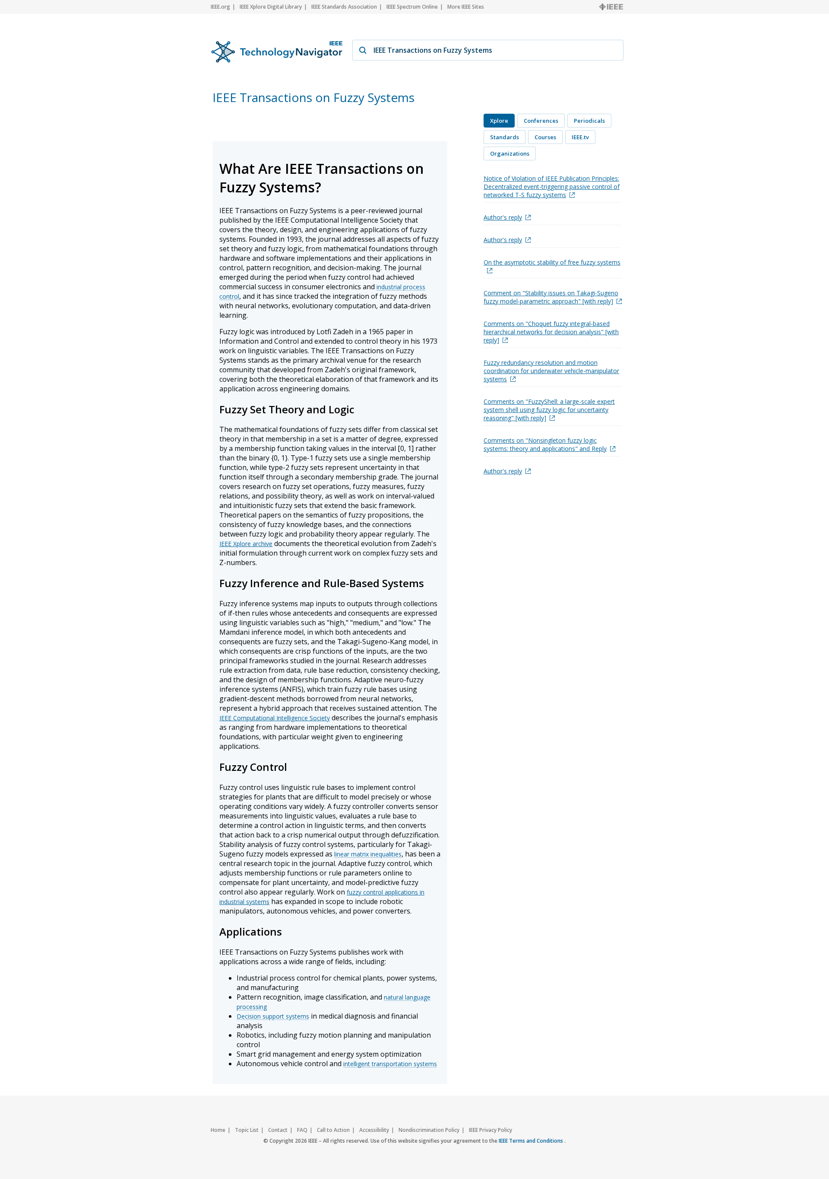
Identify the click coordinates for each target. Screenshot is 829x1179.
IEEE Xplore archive (245, 544)
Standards (504, 137)
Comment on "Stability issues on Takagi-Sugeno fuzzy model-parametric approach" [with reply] (551, 297)
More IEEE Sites (465, 6)
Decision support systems (273, 1016)
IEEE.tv (580, 137)
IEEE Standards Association (344, 6)
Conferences (541, 121)
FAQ (302, 1130)
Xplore (499, 121)
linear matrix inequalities (368, 854)
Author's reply (503, 217)
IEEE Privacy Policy (490, 1130)
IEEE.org (220, 6)
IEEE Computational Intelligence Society (274, 718)
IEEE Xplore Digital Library (271, 6)
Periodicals (589, 121)
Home (218, 1130)
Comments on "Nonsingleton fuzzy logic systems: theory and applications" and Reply (545, 444)
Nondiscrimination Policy (429, 1130)
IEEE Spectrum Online (412, 6)
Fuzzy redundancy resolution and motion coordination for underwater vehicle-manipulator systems (551, 370)
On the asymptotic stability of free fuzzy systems (552, 262)
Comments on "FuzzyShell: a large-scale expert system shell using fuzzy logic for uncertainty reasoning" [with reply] (549, 409)
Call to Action (333, 1130)
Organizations (509, 153)
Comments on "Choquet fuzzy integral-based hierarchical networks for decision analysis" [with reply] (551, 332)
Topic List (247, 1130)
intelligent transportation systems (390, 1064)
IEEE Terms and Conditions (531, 1140)
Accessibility (374, 1130)
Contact (278, 1130)
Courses (545, 137)
